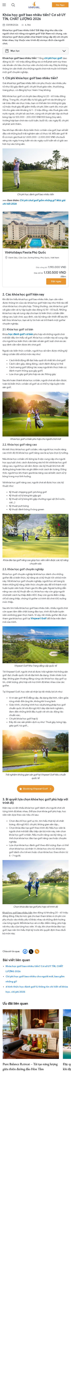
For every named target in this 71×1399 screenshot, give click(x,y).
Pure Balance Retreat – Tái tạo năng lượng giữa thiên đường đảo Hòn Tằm (30, 1066)
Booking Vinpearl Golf (35, 788)
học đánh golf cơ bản (20, 334)
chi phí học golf (53, 58)
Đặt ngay (56, 281)
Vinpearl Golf (39, 618)
